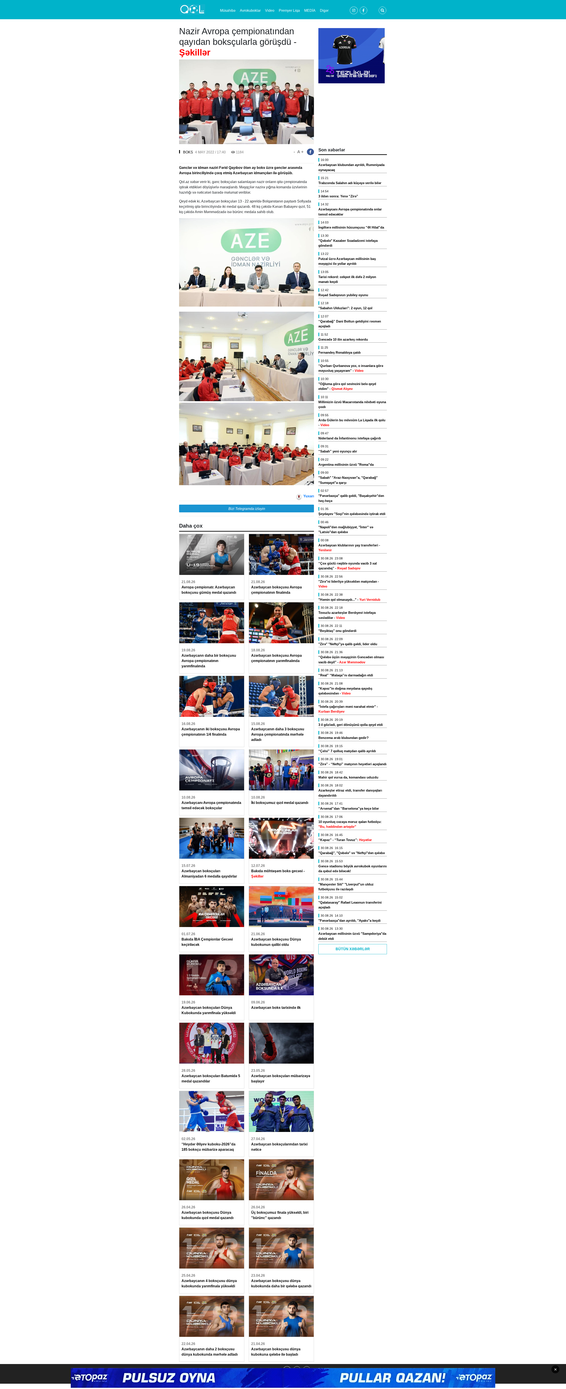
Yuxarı (308, 496)
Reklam (217, 1370)
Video (269, 10)
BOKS (188, 152)
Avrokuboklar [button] (250, 10)
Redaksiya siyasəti (329, 1370)
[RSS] (306, 1373)
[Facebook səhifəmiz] (297, 1373)
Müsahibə (227, 10)
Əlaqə (240, 1370)
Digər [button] (324, 10)
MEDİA (310, 10)
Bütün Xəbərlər (353, 949)
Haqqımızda (190, 1370)
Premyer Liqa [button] (289, 10)
